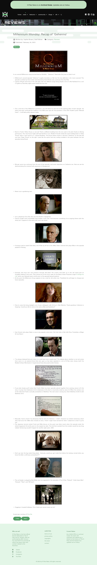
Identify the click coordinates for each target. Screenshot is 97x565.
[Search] (61, 14)
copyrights (48, 538)
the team (47, 541)
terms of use (48, 534)
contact (47, 543)
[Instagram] (92, 14)
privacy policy (48, 536)
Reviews (57, 39)
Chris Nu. (29, 514)
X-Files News (46, 561)
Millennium (16, 47)
